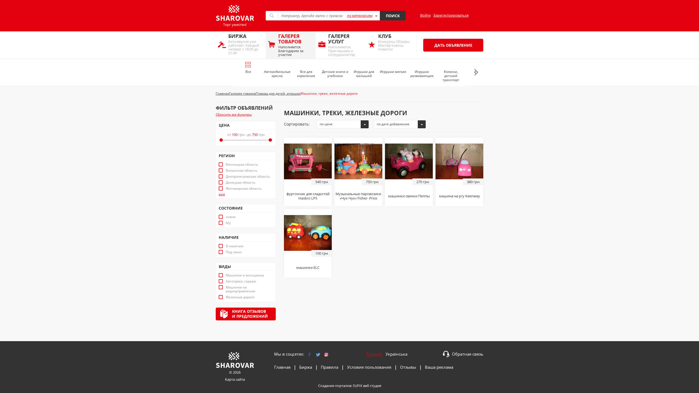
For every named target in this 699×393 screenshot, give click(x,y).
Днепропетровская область (248, 176)
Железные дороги (240, 297)
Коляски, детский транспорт (451, 75)
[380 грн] (459, 161)
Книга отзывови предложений (250, 314)
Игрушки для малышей (364, 73)
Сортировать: (297, 124)
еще (222, 194)
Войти (425, 15)
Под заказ (234, 252)
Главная (282, 367)
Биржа (305, 367)
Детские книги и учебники (335, 73)
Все (248, 71)
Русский (374, 354)
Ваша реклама (439, 367)
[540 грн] (308, 161)
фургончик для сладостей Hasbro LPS (308, 196)
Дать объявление (453, 45)
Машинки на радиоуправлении (240, 289)
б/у (228, 223)
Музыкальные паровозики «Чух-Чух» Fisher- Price (358, 196)
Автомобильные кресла (277, 73)
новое (231, 217)
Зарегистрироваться (451, 15)
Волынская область (241, 170)
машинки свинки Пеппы (409, 195)
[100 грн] (308, 232)
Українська (396, 354)
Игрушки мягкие (393, 71)
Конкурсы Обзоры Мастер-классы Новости (394, 42)
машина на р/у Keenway (459, 195)
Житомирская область (244, 188)
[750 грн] (358, 161)
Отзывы (408, 367)
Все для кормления (306, 73)
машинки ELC (307, 267)
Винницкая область (242, 164)
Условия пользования (369, 367)
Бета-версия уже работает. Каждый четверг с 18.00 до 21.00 (243, 44)
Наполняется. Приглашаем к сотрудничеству (341, 45)
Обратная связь (467, 354)
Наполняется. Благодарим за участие (290, 45)
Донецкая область (240, 182)
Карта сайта (235, 379)
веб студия (372, 385)
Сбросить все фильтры (234, 114)
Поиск (393, 15)
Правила (329, 367)
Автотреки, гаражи (241, 281)
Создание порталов (334, 385)
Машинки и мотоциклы (245, 275)
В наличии (234, 246)
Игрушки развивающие (422, 73)
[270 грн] (409, 161)
